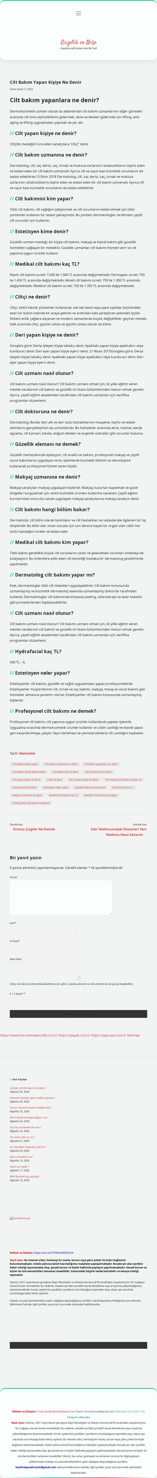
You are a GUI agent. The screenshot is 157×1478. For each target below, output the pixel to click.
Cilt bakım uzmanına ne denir (61, 764)
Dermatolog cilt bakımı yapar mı (123, 779)
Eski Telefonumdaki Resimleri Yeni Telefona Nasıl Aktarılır (119, 832)
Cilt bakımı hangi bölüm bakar (29, 772)
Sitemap (133, 1035)
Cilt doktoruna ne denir (65, 772)
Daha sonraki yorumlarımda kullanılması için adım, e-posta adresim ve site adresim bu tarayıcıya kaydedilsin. (71, 984)
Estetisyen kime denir (24, 787)
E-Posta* (15, 941)
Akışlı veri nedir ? (19, 1166)
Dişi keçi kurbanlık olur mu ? (25, 1127)
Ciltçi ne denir (55, 779)
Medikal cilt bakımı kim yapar (100, 795)
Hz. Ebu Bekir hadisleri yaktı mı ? (28, 1147)
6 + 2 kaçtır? (17, 994)
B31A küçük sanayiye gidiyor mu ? (29, 1117)
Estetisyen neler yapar (55, 787)
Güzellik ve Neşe (78, 43)
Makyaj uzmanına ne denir (27, 795)
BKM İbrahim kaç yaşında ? (25, 1176)
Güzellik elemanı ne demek (90, 787)
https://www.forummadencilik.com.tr (29, 1035)
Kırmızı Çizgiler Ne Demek (34, 829)
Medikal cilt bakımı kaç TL (63, 795)
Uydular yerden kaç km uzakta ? (28, 1088)
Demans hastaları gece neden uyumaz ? (32, 1098)
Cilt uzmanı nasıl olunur (98, 772)
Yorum (13, 877)
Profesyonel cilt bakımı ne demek (31, 803)
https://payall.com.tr (74, 1035)
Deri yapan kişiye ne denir (84, 779)
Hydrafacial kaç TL (122, 787)
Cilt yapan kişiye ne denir (26, 779)
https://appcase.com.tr (108, 1035)
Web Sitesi (16, 959)
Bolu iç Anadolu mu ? (21, 1157)
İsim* (13, 923)
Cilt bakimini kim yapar (25, 764)
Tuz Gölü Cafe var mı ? (22, 1137)
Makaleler (27, 753)
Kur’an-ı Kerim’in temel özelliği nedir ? (31, 1107)
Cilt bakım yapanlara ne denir (101, 764)
